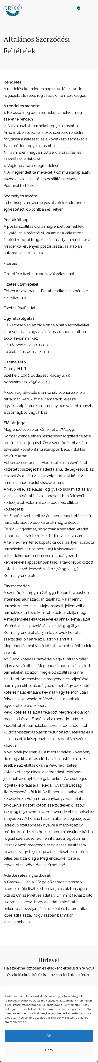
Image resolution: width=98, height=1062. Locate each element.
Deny (49, 1050)
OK (49, 1036)
